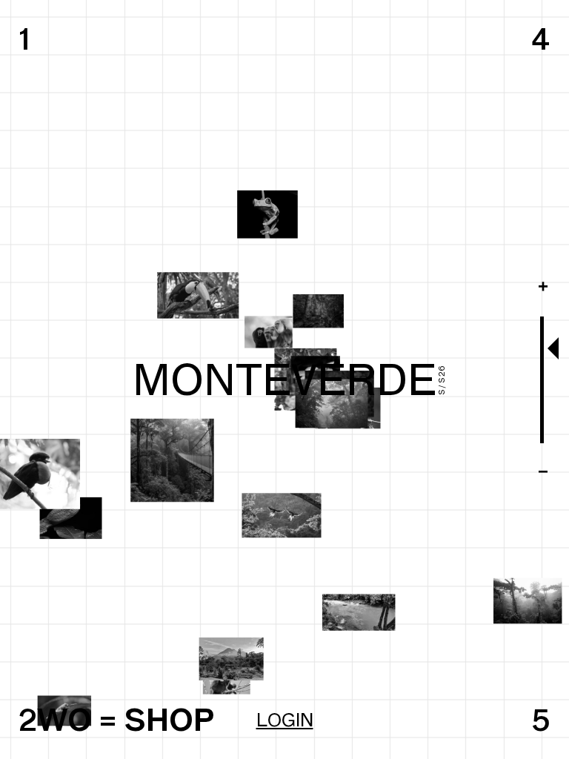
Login (284, 720)
